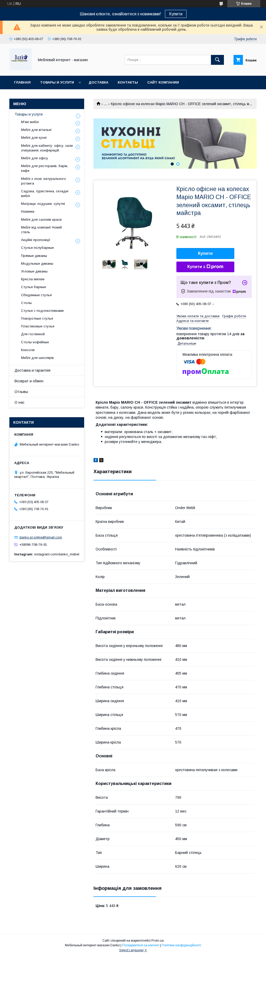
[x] (101, 461)
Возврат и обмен (29, 381)
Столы (26, 303)
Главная (22, 82)
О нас (19, 402)
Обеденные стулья (36, 295)
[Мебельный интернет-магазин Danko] (20, 69)
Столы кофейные (35, 342)
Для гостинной (33, 334)
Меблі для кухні (33, 137)
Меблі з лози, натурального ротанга (43, 181)
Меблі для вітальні (36, 130)
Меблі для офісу (34, 158)
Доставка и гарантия (32, 370)
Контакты (128, 82)
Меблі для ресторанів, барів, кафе (44, 168)
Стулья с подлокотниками (42, 311)
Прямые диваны (34, 256)
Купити (175, 14)
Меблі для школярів (37, 358)
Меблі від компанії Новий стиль (41, 229)
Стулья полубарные (37, 248)
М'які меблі (30, 122)
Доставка (98, 82)
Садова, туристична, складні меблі (44, 193)
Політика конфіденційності (181, 945)
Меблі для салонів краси (41, 219)
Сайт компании (163, 82)
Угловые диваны (34, 271)
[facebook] (96, 461)
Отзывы (21, 392)
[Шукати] (217, 60)
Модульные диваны (37, 263)
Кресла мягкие (32, 279)
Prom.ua (157, 940)
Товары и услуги (57, 82)
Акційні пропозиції (35, 240)
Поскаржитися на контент (140, 945)
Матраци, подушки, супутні (43, 204)
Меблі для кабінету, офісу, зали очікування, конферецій (47, 148)
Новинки (27, 211)
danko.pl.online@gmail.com (40, 537)
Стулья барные (33, 287)
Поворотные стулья (37, 318)
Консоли (28, 350)
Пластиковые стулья (37, 326)
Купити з (196, 266)
